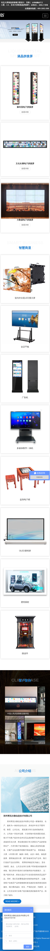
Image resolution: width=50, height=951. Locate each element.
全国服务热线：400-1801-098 (37, 8)
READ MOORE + (12, 901)
